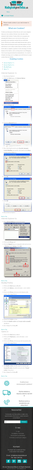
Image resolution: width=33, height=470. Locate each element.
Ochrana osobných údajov (17, 437)
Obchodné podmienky (18, 435)
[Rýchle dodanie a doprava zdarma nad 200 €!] (7, 395)
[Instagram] (19, 461)
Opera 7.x (6, 69)
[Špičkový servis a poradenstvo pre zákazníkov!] (7, 404)
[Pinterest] (14, 461)
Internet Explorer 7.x (9, 63)
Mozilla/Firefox (8, 67)
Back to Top (4, 216)
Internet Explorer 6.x (9, 65)
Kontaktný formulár (18, 433)
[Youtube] (25, 461)
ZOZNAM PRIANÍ (9, 15)
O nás (18, 431)
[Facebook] (8, 461)
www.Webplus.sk (21, 468)
